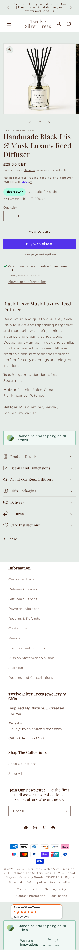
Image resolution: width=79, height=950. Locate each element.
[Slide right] (49, 122)
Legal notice (58, 895)
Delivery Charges (22, 589)
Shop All (15, 774)
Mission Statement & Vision (31, 658)
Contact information (31, 895)
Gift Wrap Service (23, 599)
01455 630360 (31, 738)
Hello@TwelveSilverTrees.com (35, 729)
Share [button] (12, 539)
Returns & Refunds (24, 618)
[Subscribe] (65, 811)
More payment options (39, 254)
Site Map (15, 668)
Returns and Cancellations (30, 678)
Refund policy (36, 882)
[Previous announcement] (8, 7)
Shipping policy (55, 889)
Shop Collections (22, 764)
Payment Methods (23, 609)
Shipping (29, 170)
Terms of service (28, 889)
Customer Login (22, 579)
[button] (9, 24)
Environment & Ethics (26, 648)
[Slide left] (30, 122)
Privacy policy (60, 882)
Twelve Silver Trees (28, 869)
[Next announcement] (71, 7)
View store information (27, 282)
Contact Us (17, 628)
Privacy (14, 638)
